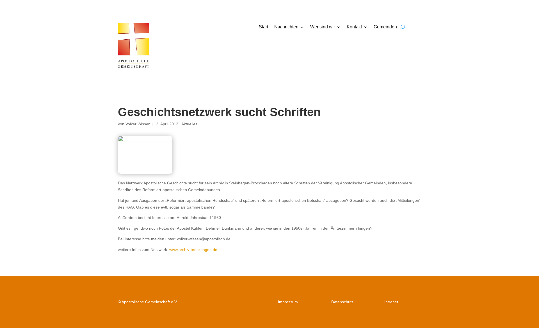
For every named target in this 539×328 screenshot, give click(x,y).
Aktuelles (189, 124)
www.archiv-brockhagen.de (193, 249)
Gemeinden (385, 27)
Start (263, 27)
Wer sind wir (322, 27)
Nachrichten (286, 27)
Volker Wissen (137, 124)
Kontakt (354, 27)
